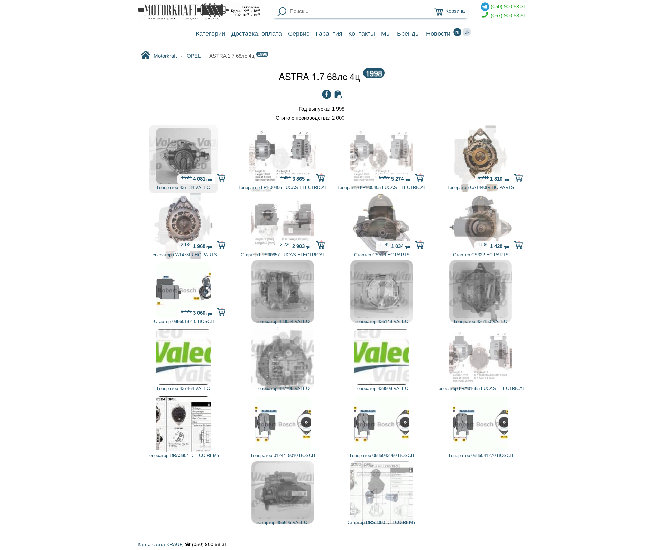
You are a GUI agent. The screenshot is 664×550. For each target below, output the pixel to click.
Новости (438, 33)
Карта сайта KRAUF (160, 544)
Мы (386, 33)
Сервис (299, 33)
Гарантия (329, 33)
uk (467, 32)
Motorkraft (165, 56)
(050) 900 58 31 (507, 6)
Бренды (408, 33)
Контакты (361, 33)
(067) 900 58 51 (507, 15)
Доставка (256, 33)
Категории (210, 33)
